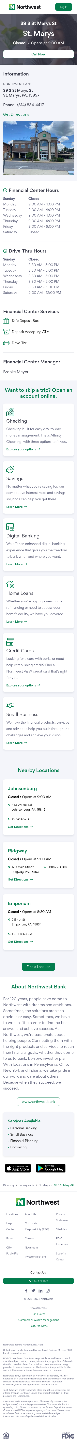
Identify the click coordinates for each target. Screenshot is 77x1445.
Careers (29, 1238)
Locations (12, 1214)
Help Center (10, 1226)
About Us (30, 1214)
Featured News (39, 1325)
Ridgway (17, 851)
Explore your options (21, 449)
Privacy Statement (62, 1217)
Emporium (19, 903)
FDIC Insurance (62, 1241)
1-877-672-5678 (40, 1280)
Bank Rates (38, 1313)
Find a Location (38, 967)
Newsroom (31, 1247)
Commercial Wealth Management (38, 1319)
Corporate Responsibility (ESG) (37, 1226)
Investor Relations (35, 1256)
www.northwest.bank (38, 1101)
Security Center (61, 1256)
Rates (9, 1238)
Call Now (38, 54)
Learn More (14, 507)
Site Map (61, 1229)
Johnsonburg (22, 788)
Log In (64, 7)
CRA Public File (12, 1250)
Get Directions (16, 114)
